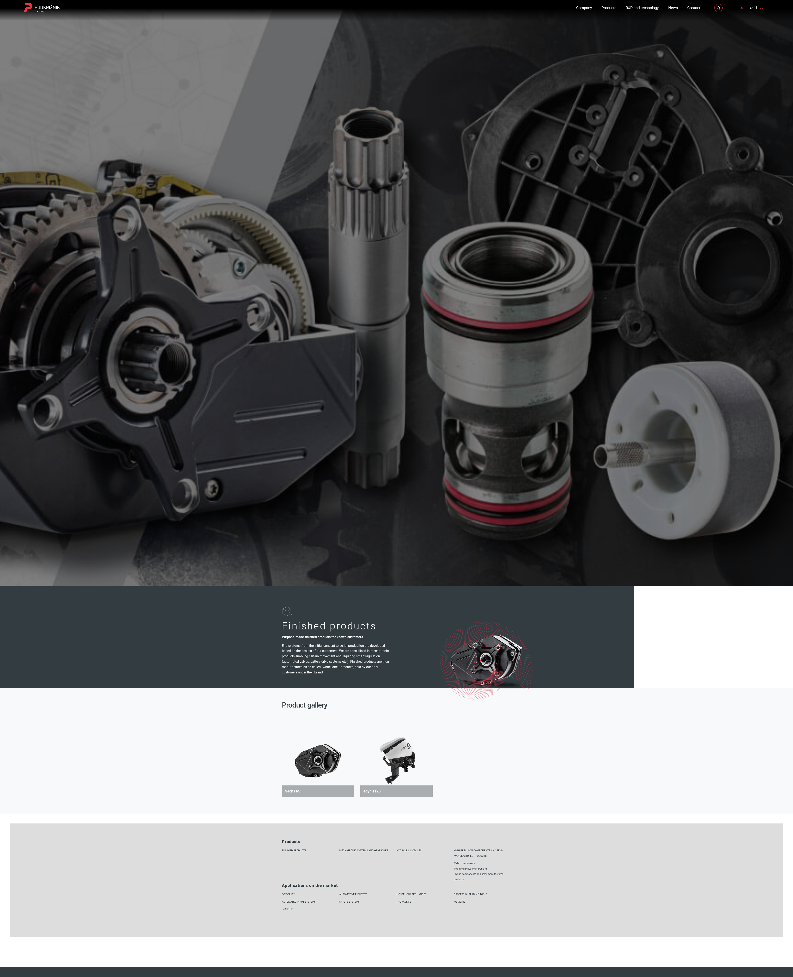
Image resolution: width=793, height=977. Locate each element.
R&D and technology (642, 7)
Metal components (464, 863)
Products (609, 7)
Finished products (294, 850)
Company (584, 7)
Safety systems (349, 901)
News (673, 7)
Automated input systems (299, 901)
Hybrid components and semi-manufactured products (478, 876)
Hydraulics (403, 901)
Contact (693, 7)
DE (761, 8)
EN (751, 8)
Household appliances (411, 894)
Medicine (459, 901)
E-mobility (288, 894)
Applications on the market (310, 885)
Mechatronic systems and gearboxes (363, 850)
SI (742, 8)
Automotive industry (353, 894)
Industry (287, 909)
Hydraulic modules (408, 850)
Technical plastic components (470, 868)
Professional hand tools (470, 894)
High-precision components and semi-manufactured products (478, 853)
